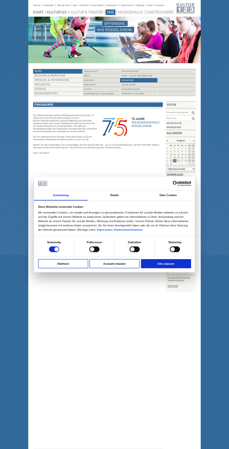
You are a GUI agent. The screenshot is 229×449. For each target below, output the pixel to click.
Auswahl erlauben (114, 263)
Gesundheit (90, 85)
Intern (150, 5)
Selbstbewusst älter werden (99, 94)
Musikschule (130, 13)
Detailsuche (174, 123)
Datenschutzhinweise (128, 229)
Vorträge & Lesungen (132, 94)
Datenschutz (127, 5)
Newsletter (49, 5)
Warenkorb (174, 127)
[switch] (94, 249)
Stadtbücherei (160, 13)
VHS (110, 13)
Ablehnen (63, 263)
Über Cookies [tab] (168, 195)
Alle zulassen (166, 263)
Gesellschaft (91, 72)
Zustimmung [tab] (61, 195)
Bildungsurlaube (130, 89)
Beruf (87, 76)
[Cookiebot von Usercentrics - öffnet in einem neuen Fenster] (175, 183)
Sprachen (89, 80)
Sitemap (140, 5)
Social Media (97, 5)
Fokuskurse (127, 80)
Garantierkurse (129, 72)
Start (38, 13)
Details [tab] (114, 195)
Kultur (87, 89)
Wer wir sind (63, 5)
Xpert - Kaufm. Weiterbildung (136, 76)
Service (36, 5)
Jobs (74, 5)
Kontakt (84, 5)
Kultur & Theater (86, 13)
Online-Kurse (128, 85)
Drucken (160, 5)
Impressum (104, 229)
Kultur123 (56, 13)
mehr (173, 286)
